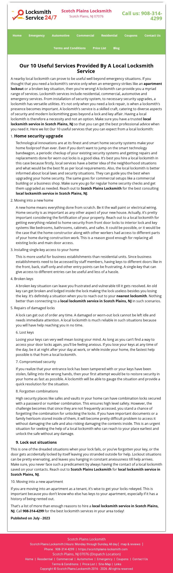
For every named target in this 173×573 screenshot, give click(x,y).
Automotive (60, 35)
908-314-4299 (151, 16)
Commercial (85, 35)
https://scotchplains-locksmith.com (103, 549)
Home (17, 35)
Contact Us (153, 35)
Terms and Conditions (70, 48)
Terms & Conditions (65, 564)
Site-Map (105, 564)
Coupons (130, 35)
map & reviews (131, 544)
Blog (116, 48)
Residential (109, 35)
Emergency (37, 35)
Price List (99, 48)
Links (117, 564)
